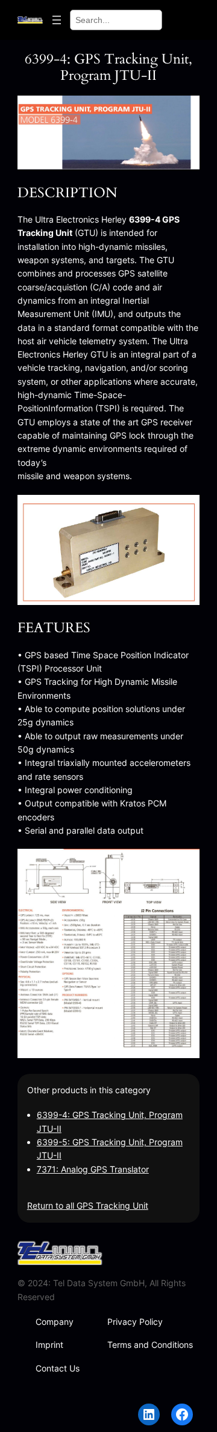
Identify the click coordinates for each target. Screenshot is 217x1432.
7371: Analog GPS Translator (93, 1169)
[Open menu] (56, 20)
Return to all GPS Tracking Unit (87, 1205)
